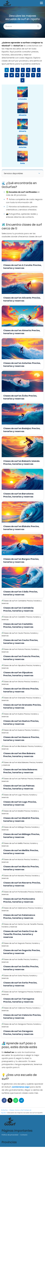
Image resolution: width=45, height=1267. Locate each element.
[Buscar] (37, 26)
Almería (22, 131)
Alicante (22, 115)
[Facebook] (4, 1100)
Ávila (22, 163)
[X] (9, 1100)
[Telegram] (21, 1100)
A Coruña (22, 99)
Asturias (22, 147)
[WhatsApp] (15, 1100)
